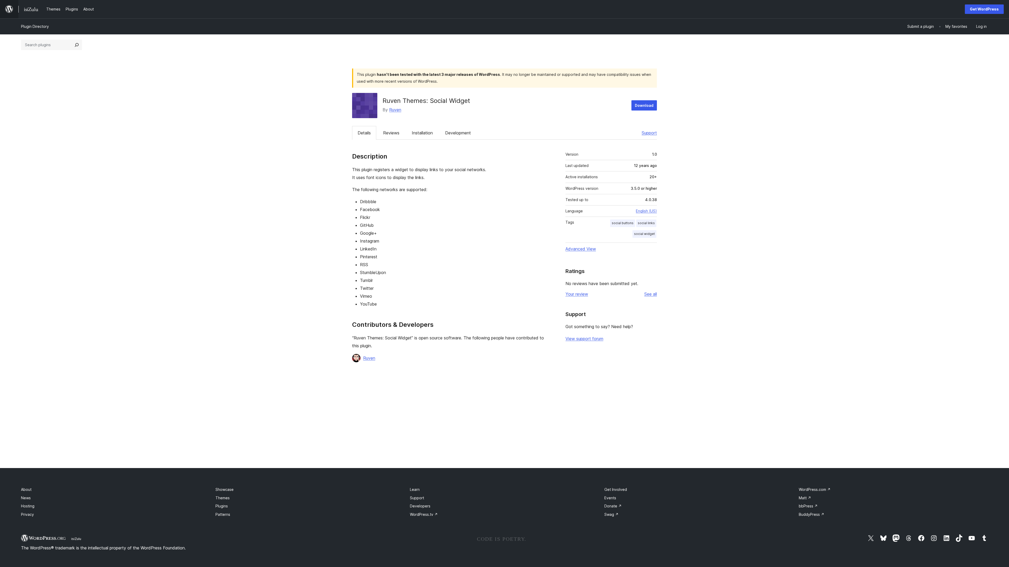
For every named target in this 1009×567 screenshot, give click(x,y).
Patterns (222, 514)
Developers (420, 506)
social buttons (623, 223)
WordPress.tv (424, 514)
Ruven (395, 109)
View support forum (584, 338)
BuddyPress (811, 514)
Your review (576, 294)
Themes (222, 498)
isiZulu (76, 539)
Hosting (27, 506)
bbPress (808, 506)
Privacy (27, 514)
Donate (613, 506)
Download (644, 105)
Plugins (221, 506)
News (26, 498)
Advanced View (580, 248)
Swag (611, 514)
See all (650, 294)
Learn (415, 489)
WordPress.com (815, 489)
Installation (422, 132)
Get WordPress (984, 9)
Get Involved (615, 489)
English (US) (646, 211)
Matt (805, 498)
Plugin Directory (35, 26)
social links (646, 223)
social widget (644, 234)
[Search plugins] (76, 45)
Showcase (224, 489)
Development (458, 132)
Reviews (391, 132)
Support (649, 132)
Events (610, 498)
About (26, 489)
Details (364, 132)
